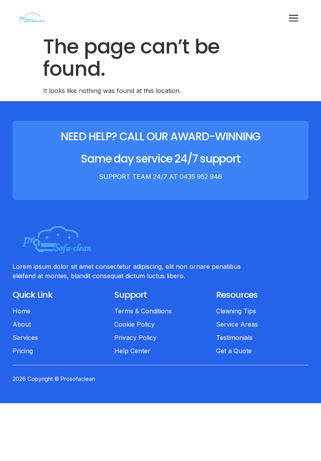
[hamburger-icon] (293, 19)
